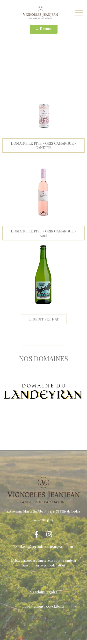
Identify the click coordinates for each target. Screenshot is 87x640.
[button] (44, 29)
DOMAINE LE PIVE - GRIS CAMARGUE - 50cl (43, 233)
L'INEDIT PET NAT (44, 319)
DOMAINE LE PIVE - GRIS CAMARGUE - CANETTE (43, 145)
